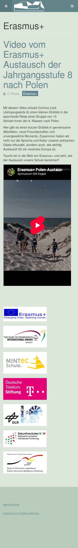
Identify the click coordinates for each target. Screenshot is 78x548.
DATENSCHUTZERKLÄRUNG (21, 513)
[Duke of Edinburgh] (25, 336)
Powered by (23, 525)
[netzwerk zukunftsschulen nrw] (25, 438)
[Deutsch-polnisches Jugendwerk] (25, 462)
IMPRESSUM (11, 505)
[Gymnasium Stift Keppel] (29, 6)
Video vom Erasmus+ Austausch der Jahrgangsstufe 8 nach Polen (37, 64)
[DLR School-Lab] (25, 414)
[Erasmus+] (25, 313)
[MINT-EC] (25, 362)
